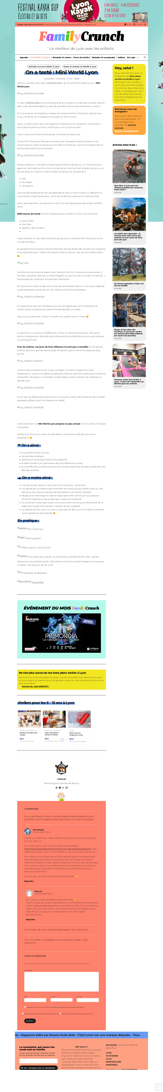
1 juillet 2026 (117, 192)
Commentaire (28, 970)
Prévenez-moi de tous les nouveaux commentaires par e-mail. (41, 1014)
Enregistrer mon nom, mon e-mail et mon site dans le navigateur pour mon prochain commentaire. (55, 1007)
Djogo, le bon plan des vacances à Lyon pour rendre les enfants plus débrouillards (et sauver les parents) (128, 333)
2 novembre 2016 (49, 78)
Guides (121, 57)
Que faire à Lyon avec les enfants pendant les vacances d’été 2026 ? (128, 188)
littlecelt (38, 891)
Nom (26, 997)
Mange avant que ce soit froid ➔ (30, 24)
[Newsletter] (145, 24)
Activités (37, 57)
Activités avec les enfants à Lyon (43, 67)
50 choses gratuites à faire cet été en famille (128, 285)
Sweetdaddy (38, 830)
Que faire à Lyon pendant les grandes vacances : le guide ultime (70, 24)
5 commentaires (60, 78)
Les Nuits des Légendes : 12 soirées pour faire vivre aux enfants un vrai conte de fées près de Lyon (128, 237)
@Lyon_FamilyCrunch (126, 131)
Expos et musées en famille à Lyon (80, 67)
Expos (47, 57)
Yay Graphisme (129, 1069)
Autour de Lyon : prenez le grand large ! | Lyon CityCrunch (59, 929)
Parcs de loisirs (82, 57)
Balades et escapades (103, 57)
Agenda (24, 57)
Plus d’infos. (38, 582)
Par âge (131, 57)
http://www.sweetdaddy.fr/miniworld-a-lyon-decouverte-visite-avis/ (57, 849)
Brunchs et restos (62, 57)
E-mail (53, 997)
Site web (79, 997)
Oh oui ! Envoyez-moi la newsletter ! (39, 1068)
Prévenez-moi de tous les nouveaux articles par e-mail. (77, 1014)
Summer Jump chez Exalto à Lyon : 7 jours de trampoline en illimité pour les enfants (129, 382)
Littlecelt (76, 78)
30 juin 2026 (117, 288)
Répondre (28, 881)
